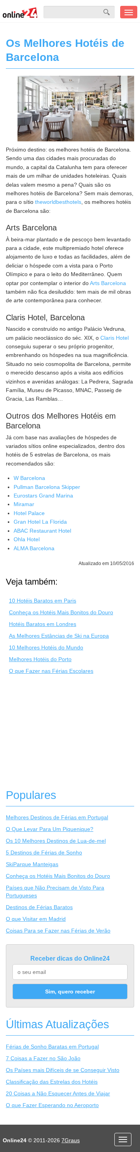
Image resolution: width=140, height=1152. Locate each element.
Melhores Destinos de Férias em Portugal (57, 817)
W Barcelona (29, 478)
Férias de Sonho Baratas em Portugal (52, 1046)
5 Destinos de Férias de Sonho (44, 852)
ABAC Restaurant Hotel (42, 531)
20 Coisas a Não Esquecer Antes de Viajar (58, 1093)
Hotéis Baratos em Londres (42, 624)
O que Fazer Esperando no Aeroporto (52, 1105)
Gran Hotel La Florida (40, 522)
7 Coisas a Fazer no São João (43, 1058)
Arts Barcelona (108, 283)
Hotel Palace (29, 513)
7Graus (70, 1140)
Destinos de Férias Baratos (39, 907)
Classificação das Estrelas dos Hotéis (52, 1082)
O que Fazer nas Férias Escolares (51, 671)
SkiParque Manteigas (32, 864)
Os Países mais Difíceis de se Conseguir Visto (62, 1070)
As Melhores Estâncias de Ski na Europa (59, 636)
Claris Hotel (114, 338)
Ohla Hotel (27, 539)
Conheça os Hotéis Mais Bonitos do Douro (61, 612)
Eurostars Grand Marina (43, 495)
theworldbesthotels (58, 202)
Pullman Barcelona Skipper (47, 487)
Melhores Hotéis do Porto (40, 659)
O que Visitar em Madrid (36, 919)
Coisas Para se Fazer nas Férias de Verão (58, 930)
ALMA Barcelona (34, 548)
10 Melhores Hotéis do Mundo (46, 647)
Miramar (24, 504)
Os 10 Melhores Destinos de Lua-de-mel (56, 841)
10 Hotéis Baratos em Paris (42, 600)
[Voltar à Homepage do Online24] (20, 12)
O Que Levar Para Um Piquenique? (49, 829)
